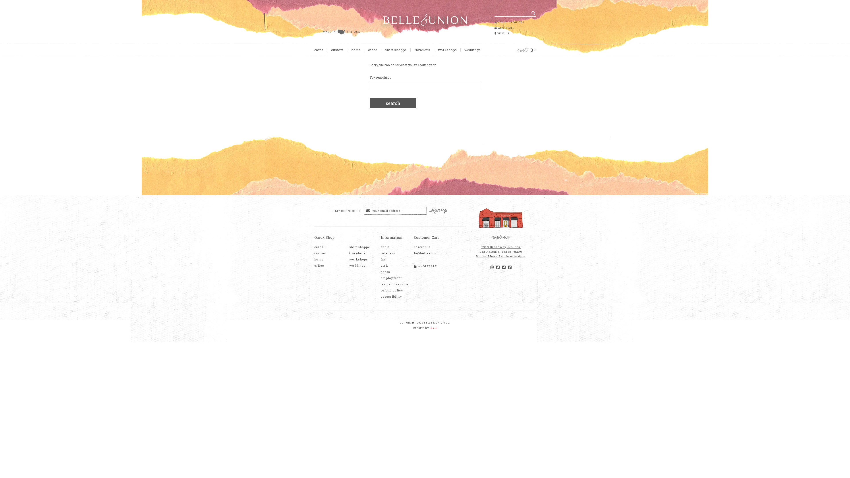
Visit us (502, 33)
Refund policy (392, 290)
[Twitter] (504, 267)
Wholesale (505, 28)
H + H (434, 328)
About (385, 247)
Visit (384, 265)
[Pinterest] (510, 267)
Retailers (388, 253)
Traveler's (422, 50)
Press (385, 271)
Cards (318, 50)
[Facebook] (498, 267)
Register (517, 22)
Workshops (447, 50)
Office (372, 50)
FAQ (383, 259)
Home (355, 50)
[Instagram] (492, 267)
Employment (391, 278)
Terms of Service (395, 284)
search (393, 103)
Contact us (422, 247)
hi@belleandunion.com (430, 253)
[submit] (533, 13)
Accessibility (391, 296)
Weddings (472, 50)
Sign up (438, 211)
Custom (337, 50)
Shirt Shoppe (396, 50)
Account (501, 22)
